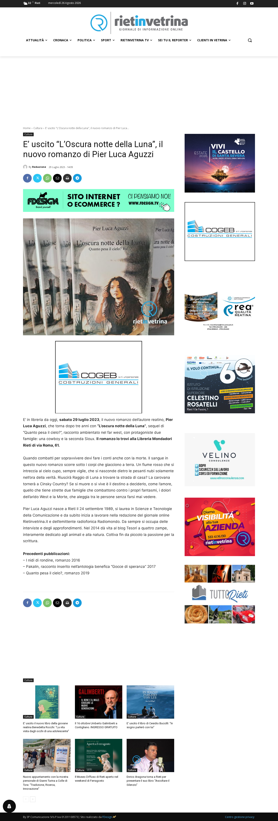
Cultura (37, 128)
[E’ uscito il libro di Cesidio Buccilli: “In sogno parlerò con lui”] (150, 702)
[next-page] (32, 799)
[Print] (67, 178)
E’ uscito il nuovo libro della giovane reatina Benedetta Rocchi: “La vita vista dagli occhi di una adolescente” (46, 727)
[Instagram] (245, 4)
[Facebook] (237, 4)
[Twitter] (37, 178)
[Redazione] (26, 167)
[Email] (57, 178)
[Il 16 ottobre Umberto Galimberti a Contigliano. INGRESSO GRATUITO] (98, 702)
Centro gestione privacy (239, 817)
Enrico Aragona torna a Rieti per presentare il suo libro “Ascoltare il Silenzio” (148, 780)
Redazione (39, 166)
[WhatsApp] (47, 178)
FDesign (107, 817)
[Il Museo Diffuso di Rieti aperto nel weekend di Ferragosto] (98, 755)
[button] (250, 40)
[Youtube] (252, 4)
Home (27, 128)
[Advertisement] (139, 88)
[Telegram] (77, 178)
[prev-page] (25, 799)
